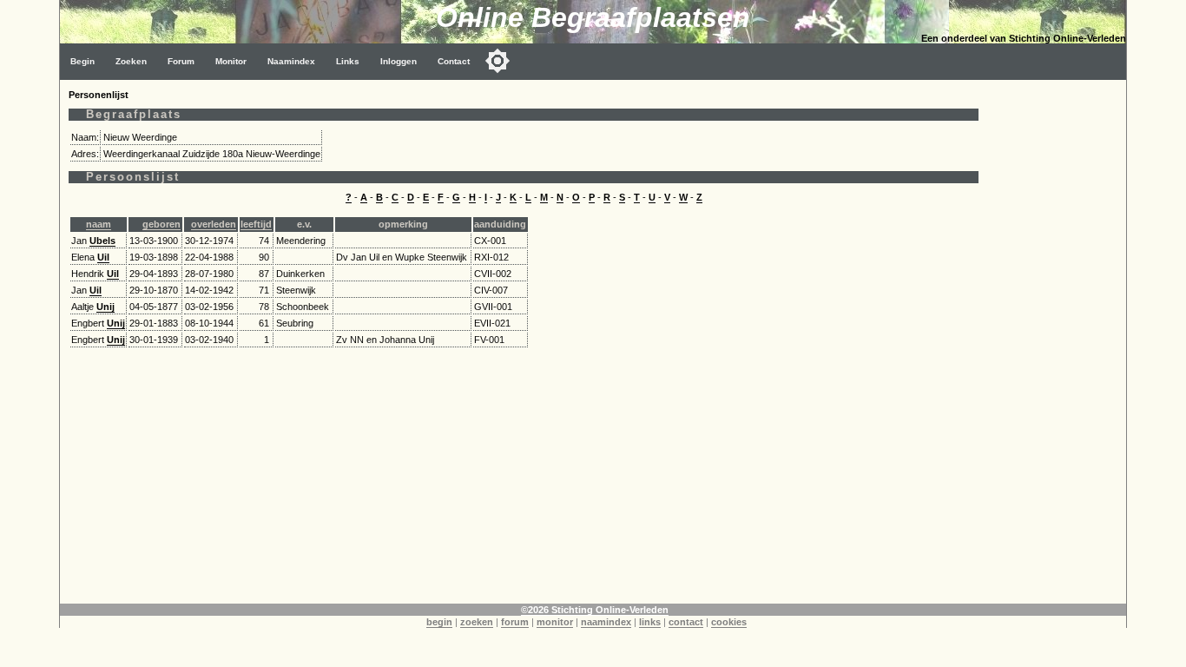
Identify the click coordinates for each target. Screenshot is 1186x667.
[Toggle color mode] (497, 60)
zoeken (476, 622)
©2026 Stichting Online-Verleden (595, 609)
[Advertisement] (1056, 340)
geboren (161, 224)
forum (515, 622)
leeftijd (256, 224)
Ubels (102, 240)
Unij (105, 306)
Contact (454, 61)
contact (686, 622)
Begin (82, 61)
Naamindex (291, 61)
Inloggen (398, 61)
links (650, 622)
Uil (103, 257)
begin (439, 622)
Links (347, 61)
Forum (181, 61)
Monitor (231, 61)
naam (98, 224)
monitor (555, 622)
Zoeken (131, 61)
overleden (213, 224)
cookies (729, 622)
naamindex (606, 622)
